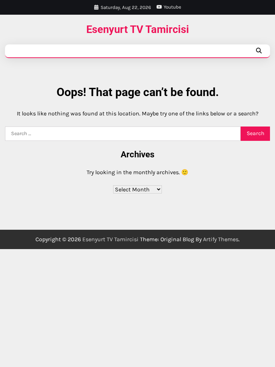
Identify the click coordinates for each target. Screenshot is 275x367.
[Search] (258, 50)
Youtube (172, 7)
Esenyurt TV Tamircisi (137, 29)
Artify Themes (220, 239)
